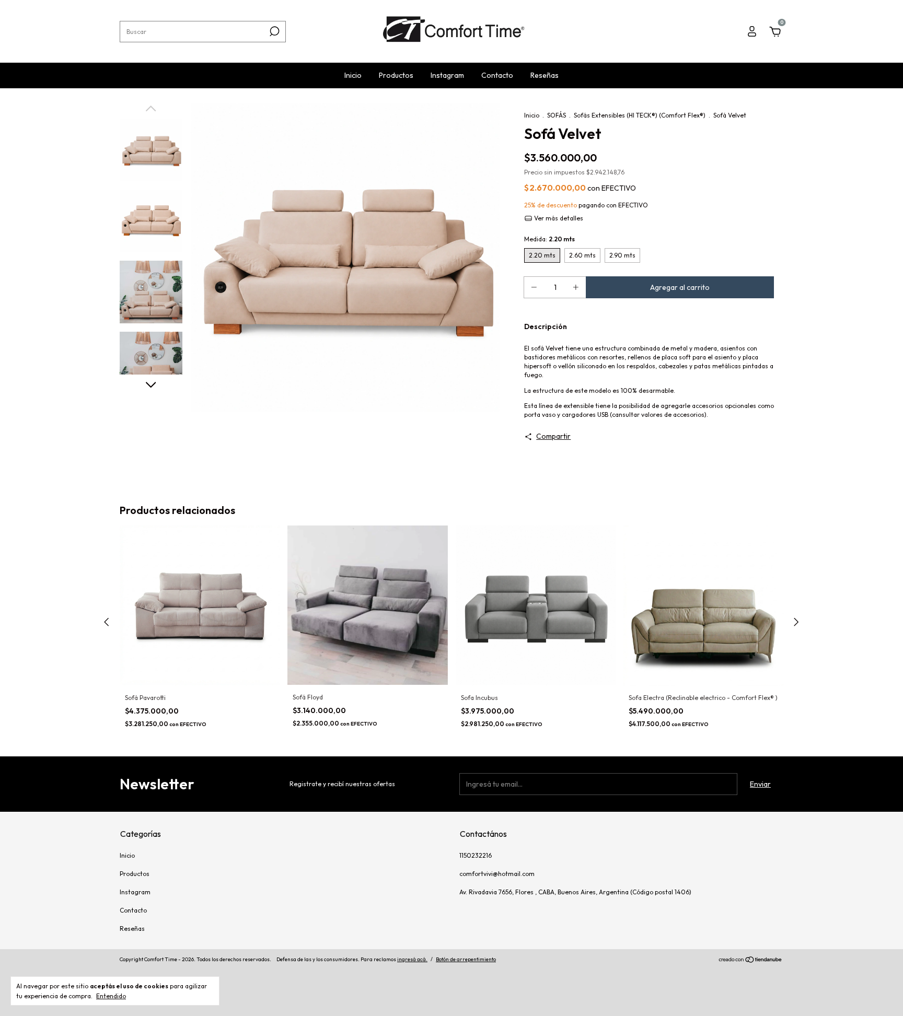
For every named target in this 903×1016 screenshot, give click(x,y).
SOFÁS (556, 115)
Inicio (353, 75)
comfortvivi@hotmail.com (497, 874)
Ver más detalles (557, 218)
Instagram (447, 75)
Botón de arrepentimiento (466, 959)
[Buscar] (273, 31)
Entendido (111, 996)
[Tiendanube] (750, 960)
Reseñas (544, 75)
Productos (396, 75)
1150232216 (475, 855)
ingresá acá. (412, 959)
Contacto (497, 75)
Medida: (549, 239)
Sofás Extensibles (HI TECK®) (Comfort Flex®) (640, 115)
